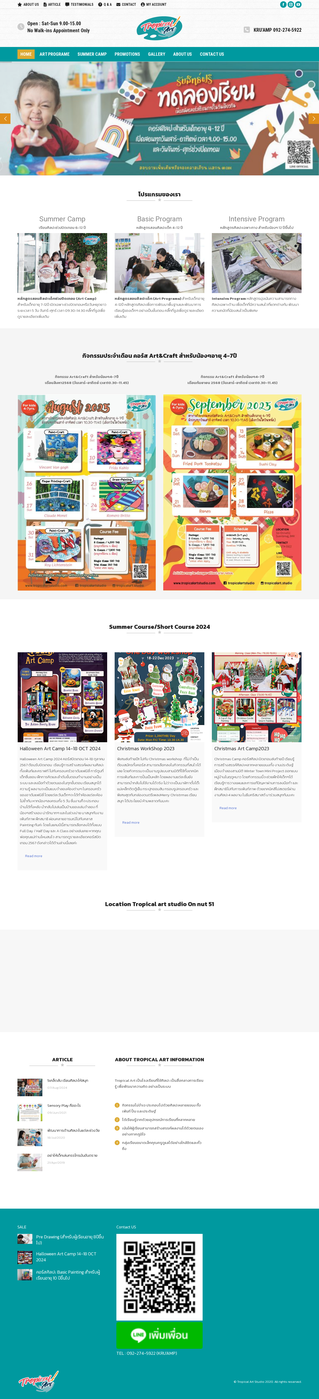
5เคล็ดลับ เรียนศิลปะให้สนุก (67, 1080)
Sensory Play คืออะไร (64, 1105)
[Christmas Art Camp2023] (257, 697)
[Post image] (29, 1087)
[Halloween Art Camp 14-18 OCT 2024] (62, 697)
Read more (33, 856)
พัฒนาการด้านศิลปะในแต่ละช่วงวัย (73, 1130)
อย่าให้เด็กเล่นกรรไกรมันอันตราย (72, 1155)
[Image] (62, 263)
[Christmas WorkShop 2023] (159, 697)
